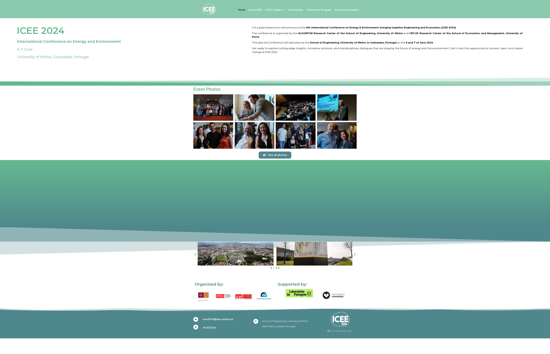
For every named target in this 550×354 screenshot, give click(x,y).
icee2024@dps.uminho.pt (218, 319)
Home (241, 9)
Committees (295, 9)
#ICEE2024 (209, 327)
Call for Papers (273, 9)
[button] (195, 254)
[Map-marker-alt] (255, 321)
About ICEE (255, 9)
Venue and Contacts (347, 9)
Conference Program (318, 9)
